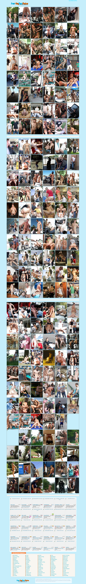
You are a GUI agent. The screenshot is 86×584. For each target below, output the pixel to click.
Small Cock (66, 572)
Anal (27, 555)
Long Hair (41, 568)
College (40, 560)
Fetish (27, 564)
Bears (40, 558)
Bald (27, 556)
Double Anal (16, 563)
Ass (52, 555)
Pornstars (16, 572)
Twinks (15, 575)
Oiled (52, 570)
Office (40, 570)
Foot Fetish (66, 564)
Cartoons (28, 560)
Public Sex (28, 572)
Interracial (53, 567)
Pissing (53, 571)
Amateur (16, 555)
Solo (15, 574)
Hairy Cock (16, 567)
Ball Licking (41, 556)
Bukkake (16, 560)
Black (15, 559)
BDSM (15, 558)
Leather (28, 568)
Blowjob (40, 559)
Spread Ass (53, 574)
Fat (14, 564)
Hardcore (41, 567)
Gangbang (28, 566)
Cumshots (16, 562)
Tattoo (65, 574)
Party (27, 571)
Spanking (28, 574)
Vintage (53, 575)
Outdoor (15, 571)
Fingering (41, 564)
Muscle (28, 570)
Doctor (65, 562)
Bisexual (66, 558)
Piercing (40, 571)
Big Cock (53, 558)
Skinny (52, 572)
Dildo (52, 562)
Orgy (65, 570)
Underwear (28, 575)
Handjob (28, 567)
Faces (52, 563)
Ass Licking (16, 556)
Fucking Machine (17, 566)
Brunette (65, 559)
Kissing (65, 567)
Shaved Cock (42, 572)
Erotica (40, 563)
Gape (40, 566)
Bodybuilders (54, 559)
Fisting (52, 564)
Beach (27, 558)
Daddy (27, 562)
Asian (40, 555)
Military (15, 570)
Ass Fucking (66, 555)
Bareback (53, 556)
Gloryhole (53, 566)
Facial (65, 563)
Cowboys (53, 560)
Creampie (66, 560)
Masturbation (66, 568)
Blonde (27, 559)
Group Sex (66, 566)
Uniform (40, 575)
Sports (40, 574)
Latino (15, 568)
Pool (65, 571)
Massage (53, 568)
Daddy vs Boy (42, 562)
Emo (27, 563)
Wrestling (66, 575)
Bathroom (66, 556)
